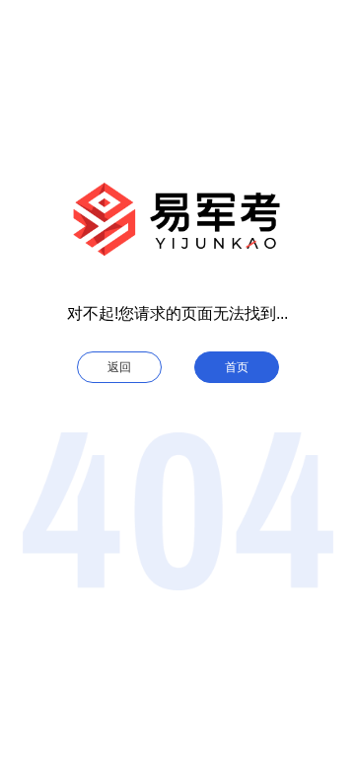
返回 (119, 367)
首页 (236, 367)
